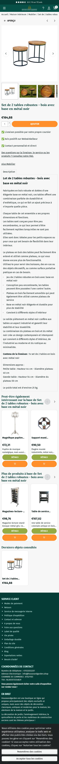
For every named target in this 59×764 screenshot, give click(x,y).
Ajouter (34, 124)
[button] (4, 8)
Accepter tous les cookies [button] (29, 758)
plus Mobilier (8, 164)
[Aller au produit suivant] (55, 21)
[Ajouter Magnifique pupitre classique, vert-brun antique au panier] (14, 464)
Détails (14, 457)
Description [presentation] (9, 171)
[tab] (9, 171)
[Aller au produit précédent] (47, 21)
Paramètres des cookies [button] (29, 751)
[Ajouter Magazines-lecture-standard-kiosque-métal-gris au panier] (14, 537)
